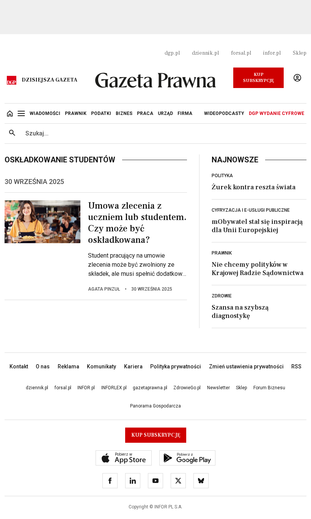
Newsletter (218, 387)
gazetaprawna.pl (150, 387)
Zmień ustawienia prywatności (246, 366)
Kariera (133, 366)
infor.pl (272, 53)
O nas (43, 366)
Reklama (68, 366)
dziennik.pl (205, 53)
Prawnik (222, 253)
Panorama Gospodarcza (155, 406)
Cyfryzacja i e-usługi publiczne (251, 210)
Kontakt (18, 366)
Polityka (222, 175)
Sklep (299, 53)
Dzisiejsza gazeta (49, 80)
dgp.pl (172, 53)
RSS (296, 366)
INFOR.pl (86, 387)
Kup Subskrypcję (258, 77)
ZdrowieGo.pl (187, 387)
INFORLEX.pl (114, 387)
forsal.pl (241, 53)
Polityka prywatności (175, 366)
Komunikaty (101, 366)
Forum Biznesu (269, 387)
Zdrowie (222, 296)
